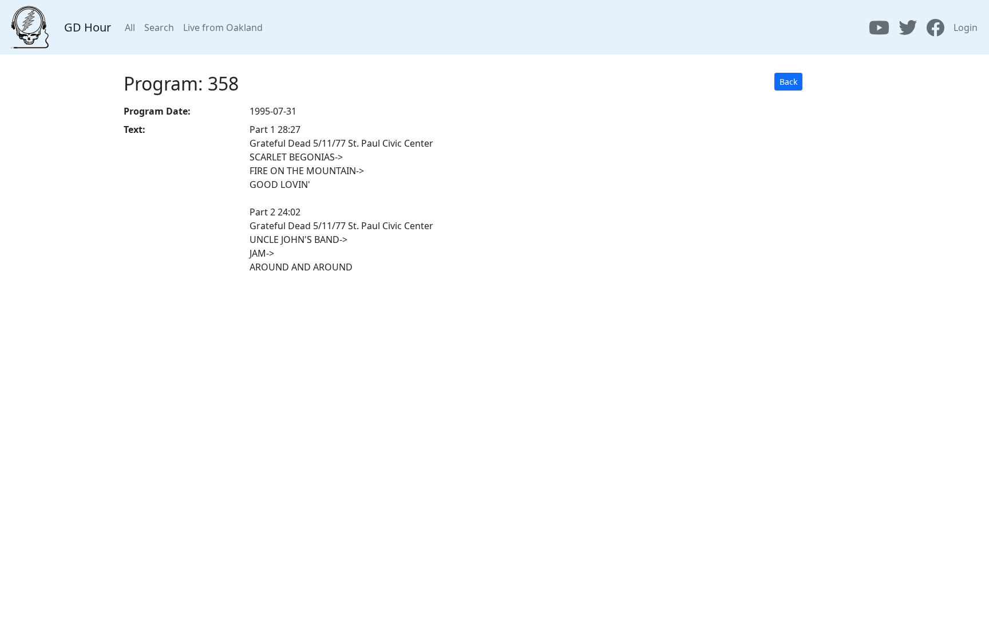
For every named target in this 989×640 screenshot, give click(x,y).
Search (159, 27)
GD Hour (87, 27)
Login (966, 27)
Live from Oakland (223, 27)
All (130, 27)
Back (788, 81)
